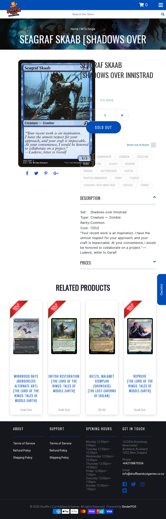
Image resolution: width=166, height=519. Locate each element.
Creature (143, 156)
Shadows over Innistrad (99, 185)
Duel (86, 163)
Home (74, 29)
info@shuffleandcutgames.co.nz (143, 473)
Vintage (128, 185)
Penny (118, 178)
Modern (130, 163)
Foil (99, 163)
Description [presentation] (90, 198)
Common (124, 156)
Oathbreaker (108, 170)
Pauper (128, 170)
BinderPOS (129, 506)
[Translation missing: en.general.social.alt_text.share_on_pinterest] (46, 173)
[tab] (118, 199)
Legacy (113, 163)
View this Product (28, 358)
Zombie (144, 185)
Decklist (161, 289)
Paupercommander (95, 178)
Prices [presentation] (85, 263)
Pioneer (134, 178)
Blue (86, 156)
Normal (88, 170)
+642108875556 (133, 463)
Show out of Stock (138, 145)
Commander (104, 156)
